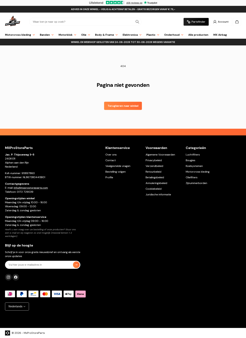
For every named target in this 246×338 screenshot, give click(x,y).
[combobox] (85, 22)
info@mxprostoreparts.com (31, 188)
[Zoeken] (137, 22)
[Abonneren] (76, 264)
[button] (237, 22)
